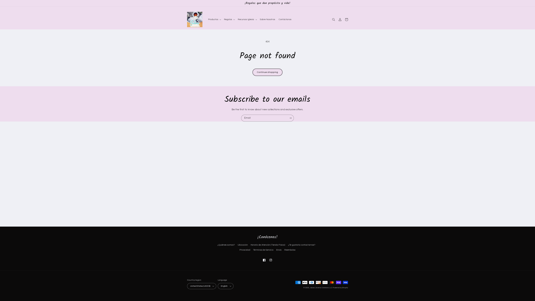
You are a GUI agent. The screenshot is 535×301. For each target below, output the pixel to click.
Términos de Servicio (263, 250)
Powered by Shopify (340, 287)
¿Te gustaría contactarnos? (301, 245)
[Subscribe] (290, 118)
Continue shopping (267, 72)
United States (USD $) (200, 286)
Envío (279, 250)
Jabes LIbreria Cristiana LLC (321, 287)
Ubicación (243, 245)
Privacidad (244, 250)
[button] (214, 19)
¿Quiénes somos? (226, 245)
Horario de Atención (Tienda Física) (268, 245)
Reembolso (290, 250)
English (224, 286)
